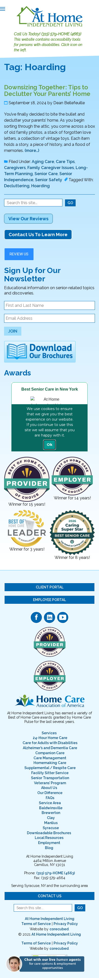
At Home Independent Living (49, 919)
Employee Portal (49, 600)
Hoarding (40, 185)
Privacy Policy (66, 924)
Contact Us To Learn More (38, 234)
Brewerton (51, 813)
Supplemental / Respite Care (50, 768)
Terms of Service (36, 924)
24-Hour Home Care (50, 738)
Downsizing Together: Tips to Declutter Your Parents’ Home (47, 90)
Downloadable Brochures (49, 833)
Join (12, 331)
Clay (51, 818)
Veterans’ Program (50, 783)
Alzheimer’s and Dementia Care (50, 748)
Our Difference (49, 793)
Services (49, 733)
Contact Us (49, 896)
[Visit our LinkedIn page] (49, 617)
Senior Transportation (50, 778)
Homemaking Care (50, 763)
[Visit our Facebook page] (36, 617)
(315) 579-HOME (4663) (61, 34)
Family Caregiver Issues (50, 167)
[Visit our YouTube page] (63, 617)
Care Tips (65, 161)
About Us (49, 788)
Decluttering (16, 185)
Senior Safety (48, 179)
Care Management (50, 758)
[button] (47, 963)
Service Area (50, 803)
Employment (49, 843)
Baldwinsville (50, 808)
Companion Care (49, 753)
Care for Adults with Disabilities (50, 743)
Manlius (51, 823)
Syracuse (51, 828)
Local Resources (49, 838)
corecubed (59, 929)
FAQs (50, 798)
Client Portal (49, 587)
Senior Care (46, 173)
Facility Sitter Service (50, 773)
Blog (49, 848)
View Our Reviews (28, 218)
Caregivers (15, 167)
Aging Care (43, 161)
